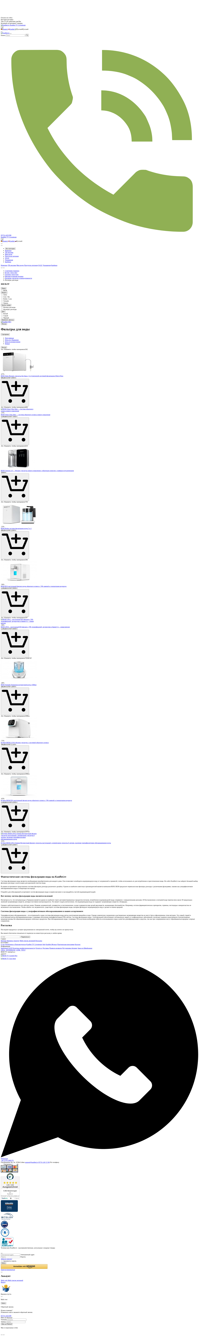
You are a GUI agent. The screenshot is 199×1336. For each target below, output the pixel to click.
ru (2, 27)
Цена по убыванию (12, 340)
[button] (24, 1266)
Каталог (78, 944)
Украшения (9, 260)
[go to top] (4, 1334)
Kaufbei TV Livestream (34, 944)
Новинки (8, 250)
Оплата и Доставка (42, 948)
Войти (3, 1263)
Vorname (4, 1320)
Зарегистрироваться (8, 1270)
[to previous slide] (1, 267)
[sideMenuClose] (1, 1296)
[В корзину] (15, 392)
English (12, 29)
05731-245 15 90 (44, 1162)
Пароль (23, 1257)
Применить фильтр (8, 320)
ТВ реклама (9, 252)
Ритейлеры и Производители (15, 944)
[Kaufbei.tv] (5, 25)
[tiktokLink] (1, 1251)
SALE (7, 258)
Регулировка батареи (69, 948)
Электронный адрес (27, 1255)
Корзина (10, 941)
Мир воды (8, 254)
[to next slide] (4, 267)
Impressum (4, 948)
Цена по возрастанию (12, 342)
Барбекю (8, 262)
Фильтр (4, 324)
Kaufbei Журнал (51, 944)
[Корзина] (1, 245)
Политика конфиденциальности (23, 948)
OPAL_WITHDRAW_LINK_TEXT (13, 950)
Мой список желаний (27, 941)
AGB (10, 948)
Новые (7, 344)
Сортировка (5, 334)
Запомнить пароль (9, 1261)
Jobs (43, 944)
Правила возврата (55, 948)
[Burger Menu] (11, 33)
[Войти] (1, 243)
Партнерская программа (65, 944)
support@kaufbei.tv (31, 1162)
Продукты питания (12, 256)
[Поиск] (27, 35)
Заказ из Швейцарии (85, 948)
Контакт (4, 941)
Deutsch (5, 29)
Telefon (3, 1322)
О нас (3, 944)
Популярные (9, 338)
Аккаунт (16, 941)
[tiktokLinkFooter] (1, 1332)
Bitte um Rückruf (7, 1324)
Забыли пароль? (6, 1259)
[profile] (1, 31)
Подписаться (25, 937)
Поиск (3, 35)
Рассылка (38, 941)
